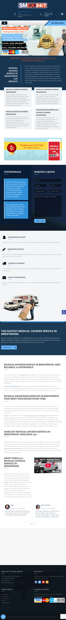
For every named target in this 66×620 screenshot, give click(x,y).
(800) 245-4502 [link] (48, 12)
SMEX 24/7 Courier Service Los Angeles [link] (12, 617)
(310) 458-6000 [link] (48, 15)
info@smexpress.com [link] (7, 582)
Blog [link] (49, 617)
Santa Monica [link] (5, 598)
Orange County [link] (5, 602)
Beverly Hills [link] (4, 596)
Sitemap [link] (54, 617)
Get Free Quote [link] (57, 23)
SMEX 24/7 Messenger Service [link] (12, 386)
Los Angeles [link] (4, 594)
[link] (64, 312)
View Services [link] (7, 347)
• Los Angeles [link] (27, 617)
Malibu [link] (3, 600)
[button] (30, 523)
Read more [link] (55, 517)
